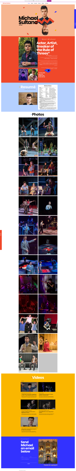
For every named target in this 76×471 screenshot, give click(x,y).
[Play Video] (29, 387)
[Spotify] (46, 70)
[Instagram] (48, 70)
